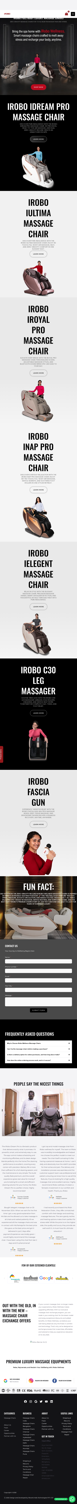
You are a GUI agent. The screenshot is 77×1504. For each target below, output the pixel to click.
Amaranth (21, 1249)
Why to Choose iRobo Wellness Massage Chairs (24, 1043)
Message (8, 995)
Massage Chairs (10, 1418)
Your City (8, 986)
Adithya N (59, 1237)
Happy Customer (23, 1198)
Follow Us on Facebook (65, 1381)
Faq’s (6, 1428)
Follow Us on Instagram (41, 1381)
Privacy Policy (28, 1466)
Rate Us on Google (15, 1379)
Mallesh (59, 1197)
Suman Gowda (23, 1197)
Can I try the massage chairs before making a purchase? (27, 1049)
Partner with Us (10, 1436)
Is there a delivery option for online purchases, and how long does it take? (33, 1055)
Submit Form (38, 1010)
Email (7, 976)
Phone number (10, 967)
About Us (7, 1425)
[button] (38, 1043)
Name (7, 957)
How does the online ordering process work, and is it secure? (29, 1060)
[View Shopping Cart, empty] (66, 13)
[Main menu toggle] (73, 14)
